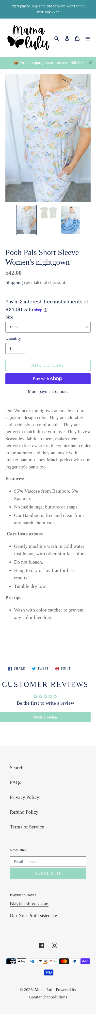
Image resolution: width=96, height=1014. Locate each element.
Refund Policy (24, 812)
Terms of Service (27, 826)
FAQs (15, 782)
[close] (90, 62)
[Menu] (87, 37)
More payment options (48, 391)
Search (16, 767)
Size (9, 317)
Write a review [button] (45, 717)
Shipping (14, 282)
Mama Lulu (45, 989)
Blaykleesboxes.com (29, 903)
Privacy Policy (24, 797)
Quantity (13, 338)
